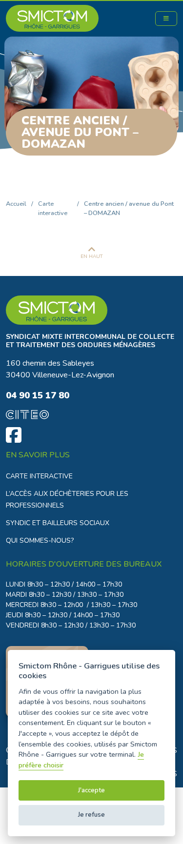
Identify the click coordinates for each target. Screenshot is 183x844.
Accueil (16, 203)
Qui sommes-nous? (40, 540)
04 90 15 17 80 (37, 395)
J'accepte (91, 790)
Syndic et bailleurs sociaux (57, 523)
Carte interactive (52, 208)
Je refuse (91, 814)
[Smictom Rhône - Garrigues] (91, 310)
